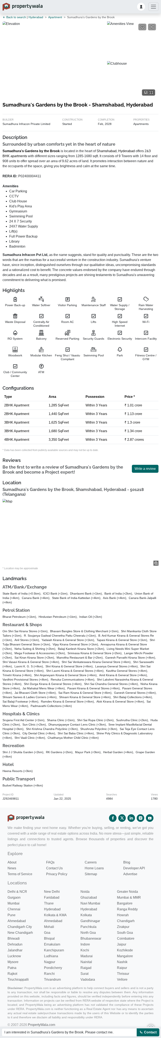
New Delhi (52, 891)
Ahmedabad (17, 921)
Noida (85, 891)
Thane (49, 903)
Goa (47, 932)
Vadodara (87, 979)
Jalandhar (15, 950)
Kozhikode (125, 950)
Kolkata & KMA (55, 915)
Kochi (84, 950)
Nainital (86, 962)
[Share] (152, 27)
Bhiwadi (14, 938)
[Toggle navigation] (153, 7)
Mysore (13, 962)
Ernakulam (52, 944)
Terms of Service (20, 874)
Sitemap (91, 874)
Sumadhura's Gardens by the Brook (31, 151)
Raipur (122, 968)
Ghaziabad (88, 897)
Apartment (55, 17)
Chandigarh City (20, 927)
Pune (12, 915)
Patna (12, 968)
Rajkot (12, 973)
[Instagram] (140, 818)
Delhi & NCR (17, 891)
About (12, 862)
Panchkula (88, 927)
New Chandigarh (20, 932)
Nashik (122, 962)
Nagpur (49, 962)
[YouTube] (149, 818)
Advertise (130, 874)
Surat (84, 973)
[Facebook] (113, 818)
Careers (91, 862)
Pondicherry (53, 968)
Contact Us (54, 868)
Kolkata (86, 915)
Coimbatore (125, 938)
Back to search (15, 17)
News (12, 868)
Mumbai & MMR (129, 897)
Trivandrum (52, 979)
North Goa (88, 932)
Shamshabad (107, 151)
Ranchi (49, 973)
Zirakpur (123, 927)
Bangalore (124, 903)
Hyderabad (36, 17)
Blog (126, 862)
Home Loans (94, 868)
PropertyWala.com (41, 1024)
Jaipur (121, 944)
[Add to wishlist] (142, 27)
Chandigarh (126, 921)
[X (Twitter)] (122, 818)
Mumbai (13, 903)
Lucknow (14, 956)
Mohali (49, 927)
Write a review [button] (145, 468)
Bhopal (49, 938)
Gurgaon (14, 897)
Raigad (85, 968)
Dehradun (15, 944)
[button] (141, 7)
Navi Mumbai (90, 903)
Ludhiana (51, 956)
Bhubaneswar (90, 938)
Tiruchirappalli (18, 979)
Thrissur (123, 973)
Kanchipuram (54, 950)
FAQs (50, 862)
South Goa (125, 932)
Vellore (122, 979)
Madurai (86, 956)
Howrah (123, 915)
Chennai (14, 909)
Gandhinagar (90, 921)
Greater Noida (127, 891)
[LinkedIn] (131, 818)
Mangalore (125, 956)
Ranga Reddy (127, 909)
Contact (150, 1032)
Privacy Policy (56, 874)
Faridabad (51, 897)
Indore (85, 944)
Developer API (134, 868)
